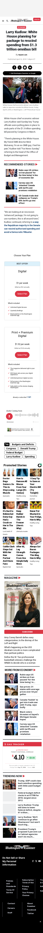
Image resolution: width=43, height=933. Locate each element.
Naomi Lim (22, 55)
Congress (11, 448)
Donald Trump (27, 448)
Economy (21, 27)
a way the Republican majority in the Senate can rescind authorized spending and (22, 225)
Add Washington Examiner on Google (23, 73)
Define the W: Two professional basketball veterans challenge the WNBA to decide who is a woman (20, 660)
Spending (30, 456)
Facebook (31, 910)
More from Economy (19, 670)
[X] (36, 861)
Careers (11, 908)
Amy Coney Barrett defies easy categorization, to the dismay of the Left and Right (21, 640)
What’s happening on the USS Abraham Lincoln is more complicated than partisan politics (22, 650)
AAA (33, 767)
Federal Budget (14, 452)
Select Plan (22, 294)
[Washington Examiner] (21, 20)
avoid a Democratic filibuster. (18, 232)
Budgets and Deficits (23, 444)
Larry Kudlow (13, 456)
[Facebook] (33, 861)
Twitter (30, 913)
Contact (11, 903)
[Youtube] (39, 861)
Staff (10, 913)
